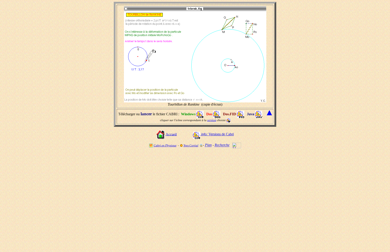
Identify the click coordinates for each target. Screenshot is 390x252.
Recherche (222, 145)
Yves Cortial (190, 145)
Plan (208, 145)
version (211, 120)
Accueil (171, 134)
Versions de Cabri (217, 134)
